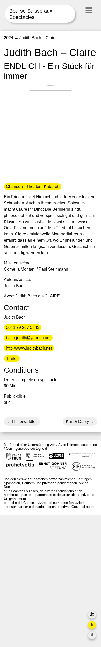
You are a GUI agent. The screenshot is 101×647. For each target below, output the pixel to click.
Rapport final (15, 599)
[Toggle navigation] (89, 10)
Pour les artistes (18, 586)
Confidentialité (17, 605)
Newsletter (14, 615)
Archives (12, 580)
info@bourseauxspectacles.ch (32, 541)
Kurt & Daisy (77, 421)
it (92, 635)
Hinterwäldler (24, 421)
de (92, 614)
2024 (8, 38)
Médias (10, 592)
